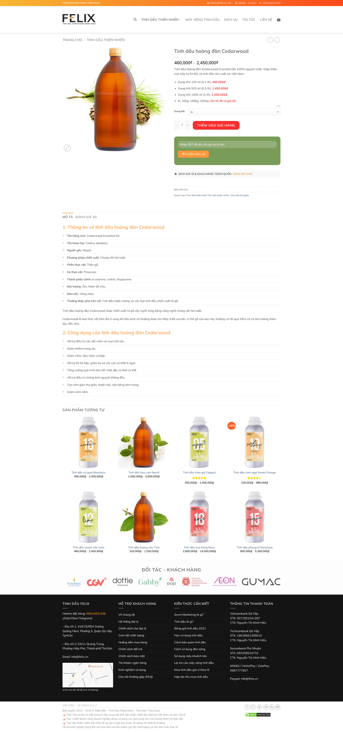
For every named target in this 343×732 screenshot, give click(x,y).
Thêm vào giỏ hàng (216, 125)
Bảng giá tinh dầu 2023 (190, 628)
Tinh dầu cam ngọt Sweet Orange (254, 472)
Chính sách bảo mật (131, 656)
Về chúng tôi (126, 614)
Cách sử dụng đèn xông (189, 649)
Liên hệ (266, 19)
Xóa (278, 106)
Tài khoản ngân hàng (132, 663)
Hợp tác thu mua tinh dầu (191, 676)
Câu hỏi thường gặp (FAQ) (135, 676)
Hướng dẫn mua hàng (132, 642)
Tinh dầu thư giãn (239, 195)
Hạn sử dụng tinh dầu (188, 635)
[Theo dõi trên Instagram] (253, 707)
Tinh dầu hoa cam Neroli (143, 472)
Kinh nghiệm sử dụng (132, 670)
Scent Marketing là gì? (189, 614)
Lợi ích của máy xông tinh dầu (194, 663)
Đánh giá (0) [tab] (86, 217)
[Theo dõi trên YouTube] (277, 707)
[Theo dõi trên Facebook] (247, 707)
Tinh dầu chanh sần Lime (88, 547)
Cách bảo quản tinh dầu (190, 642)
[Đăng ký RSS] (271, 707)
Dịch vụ (231, 19)
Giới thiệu (69, 705)
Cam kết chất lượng (131, 635)
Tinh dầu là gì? (183, 621)
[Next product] (270, 40)
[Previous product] (277, 40)
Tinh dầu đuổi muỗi (196, 195)
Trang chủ (72, 40)
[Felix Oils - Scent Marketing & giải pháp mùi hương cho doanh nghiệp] (79, 20)
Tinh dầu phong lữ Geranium (255, 547)
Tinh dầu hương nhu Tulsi (144, 547)
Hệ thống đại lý (128, 621)
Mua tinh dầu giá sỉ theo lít (191, 670)
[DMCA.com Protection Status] (257, 714)
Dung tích (179, 111)
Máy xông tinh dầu (203, 19)
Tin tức (248, 19)
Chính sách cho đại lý (132, 628)
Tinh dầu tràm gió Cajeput (199, 472)
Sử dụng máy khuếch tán (190, 656)
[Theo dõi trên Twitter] (259, 707)
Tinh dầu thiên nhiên (160, 19)
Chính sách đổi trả (130, 649)
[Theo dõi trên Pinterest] (266, 707)
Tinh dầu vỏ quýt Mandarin (88, 472)
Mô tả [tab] (68, 217)
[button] (135, 19)
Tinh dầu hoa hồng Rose (199, 547)
